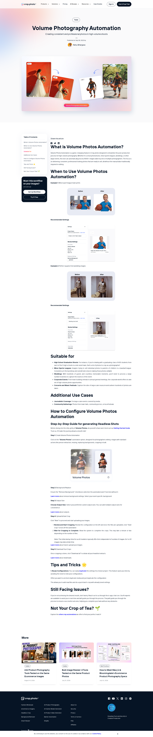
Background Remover (28, 717)
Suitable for (27, 151)
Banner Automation (50, 717)
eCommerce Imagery (28, 709)
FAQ (72, 721)
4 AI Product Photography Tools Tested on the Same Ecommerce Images (36, 673)
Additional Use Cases (30, 155)
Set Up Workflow (34, 192)
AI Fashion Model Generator (53, 709)
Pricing (65, 4)
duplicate (82, 571)
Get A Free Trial (124, 4)
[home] (29, 4)
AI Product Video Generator (53, 713)
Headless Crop (26, 713)
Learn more (55, 496)
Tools (76, 20)
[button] (45, 4)
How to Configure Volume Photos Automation (34, 160)
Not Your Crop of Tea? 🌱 (32, 171)
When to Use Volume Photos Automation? (33, 147)
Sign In (111, 4)
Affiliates (73, 725)
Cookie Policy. (96, 734)
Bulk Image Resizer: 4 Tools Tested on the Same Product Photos (76, 673)
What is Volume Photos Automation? (35, 142)
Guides (27, 666)
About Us (74, 705)
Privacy (73, 713)
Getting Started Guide (122, 428)
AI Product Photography (51, 705)
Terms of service (76, 717)
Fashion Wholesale (27, 705)
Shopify (46, 721)
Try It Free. (34, 197)
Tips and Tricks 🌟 (29, 164)
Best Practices (105, 666)
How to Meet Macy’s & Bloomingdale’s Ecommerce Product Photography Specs (113, 673)
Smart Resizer (25, 721)
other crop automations (67, 614)
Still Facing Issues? (30, 168)
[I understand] (117, 734)
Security (73, 709)
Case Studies (98, 4)
